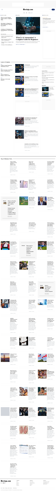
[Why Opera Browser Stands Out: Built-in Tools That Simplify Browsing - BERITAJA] (42, 449)
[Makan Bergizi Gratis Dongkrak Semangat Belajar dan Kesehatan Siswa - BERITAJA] (42, 391)
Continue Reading (46, 27)
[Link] (4, 203)
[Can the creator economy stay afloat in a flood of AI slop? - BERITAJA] (42, 341)
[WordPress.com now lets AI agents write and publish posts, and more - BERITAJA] (42, 322)
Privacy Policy (31, 481)
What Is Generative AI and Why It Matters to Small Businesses (6, 40)
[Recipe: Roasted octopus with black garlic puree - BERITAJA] (23, 357)
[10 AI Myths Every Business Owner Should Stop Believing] (19, 80)
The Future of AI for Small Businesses (6, 44)
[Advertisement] (28, 5)
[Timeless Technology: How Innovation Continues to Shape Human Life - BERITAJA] (42, 303)
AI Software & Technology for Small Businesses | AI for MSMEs (7, 30)
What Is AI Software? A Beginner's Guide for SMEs (7, 42)
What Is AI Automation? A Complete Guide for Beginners (27, 38)
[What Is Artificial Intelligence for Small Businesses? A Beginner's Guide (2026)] (5, 165)
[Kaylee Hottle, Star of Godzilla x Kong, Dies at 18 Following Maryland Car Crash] (5, 226)
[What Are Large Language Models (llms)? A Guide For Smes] (45, 89)
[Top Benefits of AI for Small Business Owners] (19, 147)
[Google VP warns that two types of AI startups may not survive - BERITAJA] (23, 374)
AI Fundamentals (47, 19)
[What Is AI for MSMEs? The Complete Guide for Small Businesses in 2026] (23, 165)
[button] (18, 25)
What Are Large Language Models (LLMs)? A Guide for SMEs (6, 18)
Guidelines (17, 485)
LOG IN (53, 9)
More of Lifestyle (28, 255)
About (17, 481)
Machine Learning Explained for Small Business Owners (7, 37)
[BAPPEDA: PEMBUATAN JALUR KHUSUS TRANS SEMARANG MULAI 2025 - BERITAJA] (5, 322)
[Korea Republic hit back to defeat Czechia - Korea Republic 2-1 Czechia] (5, 245)
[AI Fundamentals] (19, 68)
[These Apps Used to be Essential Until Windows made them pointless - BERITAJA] (23, 449)
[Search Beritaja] (50, 9)
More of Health (46, 293)
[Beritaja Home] (28, 10)
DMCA (31, 485)
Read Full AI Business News (21, 44)
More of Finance (10, 216)
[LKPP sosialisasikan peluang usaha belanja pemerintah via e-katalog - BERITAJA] (23, 322)
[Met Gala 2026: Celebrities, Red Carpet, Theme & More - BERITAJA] (23, 285)
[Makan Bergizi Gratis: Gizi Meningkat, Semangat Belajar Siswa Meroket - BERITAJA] (23, 391)
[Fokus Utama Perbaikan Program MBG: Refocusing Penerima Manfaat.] (5, 285)
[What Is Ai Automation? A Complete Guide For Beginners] (45, 94)
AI (31, 12)
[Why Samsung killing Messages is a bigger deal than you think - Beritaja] (23, 303)
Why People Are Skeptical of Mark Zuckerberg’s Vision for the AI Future (6, 24)
